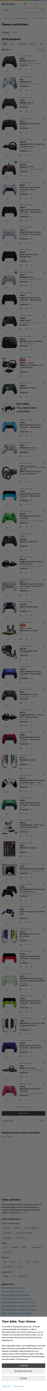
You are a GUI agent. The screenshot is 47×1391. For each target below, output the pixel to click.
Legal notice (6, 1386)
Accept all (23, 1365)
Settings (23, 1378)
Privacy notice (18, 1386)
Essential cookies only (23, 1371)
